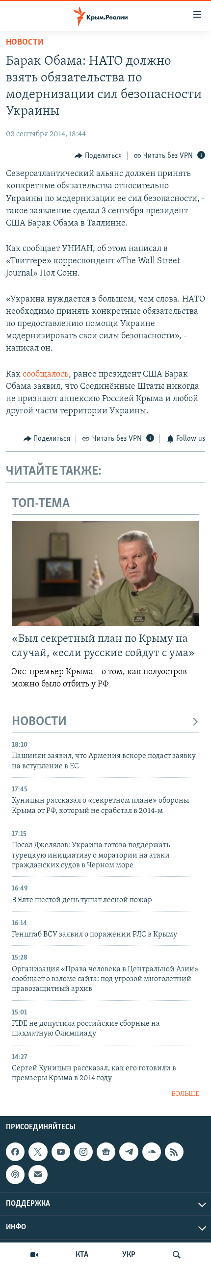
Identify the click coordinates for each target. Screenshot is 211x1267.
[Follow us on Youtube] (61, 1151)
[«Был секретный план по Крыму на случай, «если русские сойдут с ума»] (105, 573)
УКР (128, 1255)
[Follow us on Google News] (106, 1151)
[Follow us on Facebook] (15, 1151)
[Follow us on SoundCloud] (151, 1151)
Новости (25, 42)
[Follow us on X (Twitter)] (37, 1151)
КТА (82, 1255)
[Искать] (176, 1254)
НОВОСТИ (39, 722)
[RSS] (174, 1151)
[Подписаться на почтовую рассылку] (37, 1175)
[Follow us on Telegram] (128, 1151)
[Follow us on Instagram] (83, 1151)
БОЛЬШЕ (185, 1094)
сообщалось (46, 374)
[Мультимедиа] (34, 1254)
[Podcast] (15, 1175)
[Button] (98, 156)
